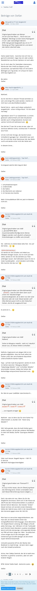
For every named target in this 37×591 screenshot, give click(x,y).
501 (26, 574)
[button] (3, 2)
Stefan (7, 24)
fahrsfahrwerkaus (9, 250)
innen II (20, 406)
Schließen (20, 588)
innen (12, 406)
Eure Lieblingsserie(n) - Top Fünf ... (17, 158)
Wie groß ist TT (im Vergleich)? (15, 22)
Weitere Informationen (8, 588)
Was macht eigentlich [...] (14, 87)
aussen (4, 406)
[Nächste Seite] (30, 574)
